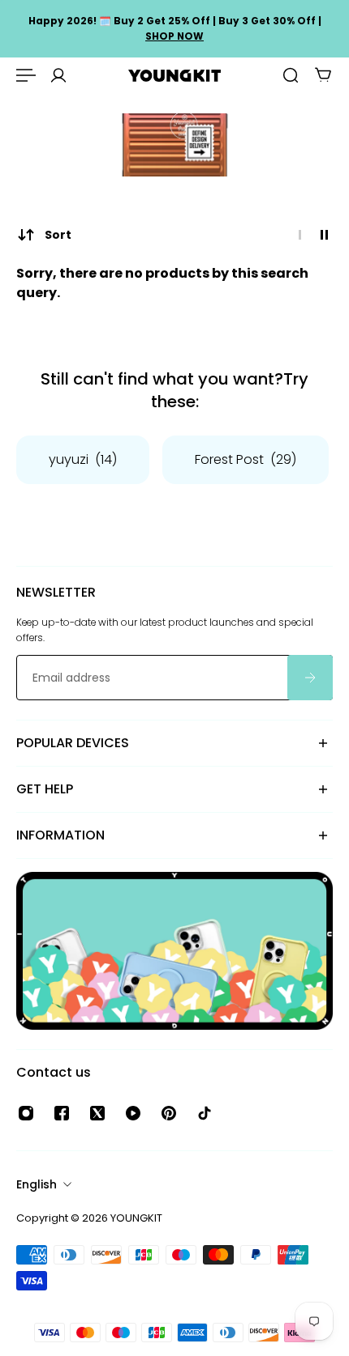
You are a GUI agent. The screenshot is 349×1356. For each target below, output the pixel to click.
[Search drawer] (290, 75)
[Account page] (58, 75)
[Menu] (26, 75)
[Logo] (174, 76)
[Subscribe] (310, 677)
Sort (58, 235)
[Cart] (323, 75)
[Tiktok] (204, 1113)
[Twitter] (97, 1113)
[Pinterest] (169, 1113)
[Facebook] (62, 1113)
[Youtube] (133, 1113)
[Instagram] (26, 1113)
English (36, 1184)
